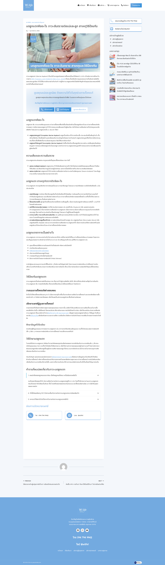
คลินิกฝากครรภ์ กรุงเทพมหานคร (62, 356)
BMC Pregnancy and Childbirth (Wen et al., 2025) (48, 79)
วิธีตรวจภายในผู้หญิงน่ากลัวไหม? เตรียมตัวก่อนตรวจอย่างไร (41, 483)
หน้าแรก (82, 5)
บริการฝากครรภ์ (117, 42)
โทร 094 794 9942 (82, 537)
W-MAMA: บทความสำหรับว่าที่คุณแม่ (35, 22)
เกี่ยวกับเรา (92, 5)
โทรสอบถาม (136, 5)
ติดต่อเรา (126, 5)
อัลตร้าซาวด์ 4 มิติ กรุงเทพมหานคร (58, 313)
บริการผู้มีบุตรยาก (117, 39)
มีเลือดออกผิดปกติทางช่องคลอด (39, 250)
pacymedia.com (37, 562)
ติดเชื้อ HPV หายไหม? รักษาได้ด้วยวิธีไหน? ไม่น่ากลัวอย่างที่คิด (85, 483)
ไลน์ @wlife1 (82, 544)
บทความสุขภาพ (114, 5)
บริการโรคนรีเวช (117, 45)
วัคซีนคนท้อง (34, 315)
